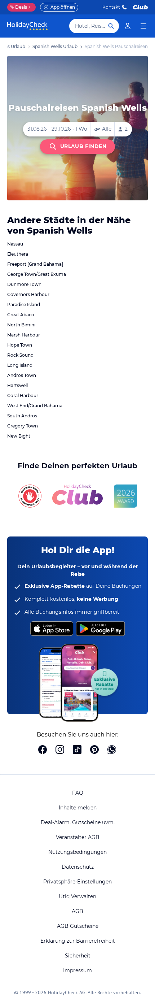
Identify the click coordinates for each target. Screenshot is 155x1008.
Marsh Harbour (23, 335)
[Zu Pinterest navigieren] (94, 750)
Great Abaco (20, 314)
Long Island (19, 365)
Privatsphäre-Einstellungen (77, 881)
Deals (18, 7)
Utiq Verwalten (77, 896)
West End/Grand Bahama (34, 405)
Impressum (77, 970)
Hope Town (19, 345)
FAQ (77, 793)
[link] (127, 26)
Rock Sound (20, 355)
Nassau (15, 244)
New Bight (18, 436)
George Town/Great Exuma (36, 274)
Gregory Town (22, 426)
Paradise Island (23, 304)
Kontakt (111, 7)
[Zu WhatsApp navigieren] (112, 750)
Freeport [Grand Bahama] (35, 264)
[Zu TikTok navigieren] (77, 750)
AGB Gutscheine (77, 926)
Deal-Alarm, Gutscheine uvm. (78, 822)
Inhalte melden (78, 807)
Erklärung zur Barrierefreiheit (77, 941)
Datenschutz (78, 867)
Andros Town (21, 375)
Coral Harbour (22, 395)
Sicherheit (77, 955)
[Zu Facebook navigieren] (42, 750)
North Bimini (21, 324)
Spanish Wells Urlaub (55, 46)
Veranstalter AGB (77, 837)
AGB (77, 911)
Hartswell (17, 385)
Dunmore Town (24, 284)
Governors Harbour (28, 294)
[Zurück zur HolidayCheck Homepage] (27, 26)
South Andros (22, 415)
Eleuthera (17, 254)
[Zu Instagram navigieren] (60, 750)
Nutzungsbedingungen (77, 852)
